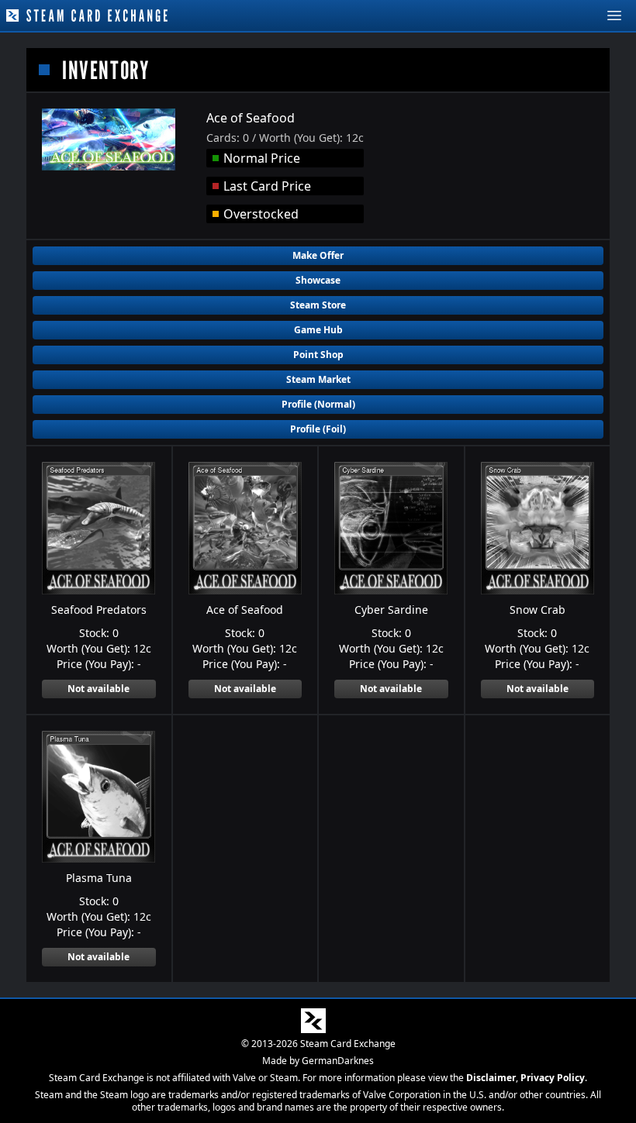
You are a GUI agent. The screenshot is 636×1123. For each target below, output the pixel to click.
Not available (98, 688)
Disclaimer (491, 1077)
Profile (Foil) (318, 429)
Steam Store (318, 305)
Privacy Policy (552, 1077)
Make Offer (318, 255)
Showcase (318, 280)
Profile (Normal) (318, 404)
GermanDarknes (338, 1060)
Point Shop (318, 354)
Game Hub (318, 329)
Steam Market (318, 379)
